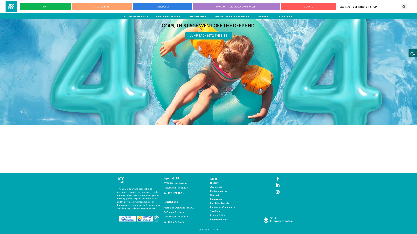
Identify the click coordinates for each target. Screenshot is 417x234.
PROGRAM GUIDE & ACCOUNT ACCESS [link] (236, 6)
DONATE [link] (308, 6)
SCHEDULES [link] (163, 6)
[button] (404, 6)
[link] (413, 53)
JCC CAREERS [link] (102, 6)
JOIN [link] (45, 6)
